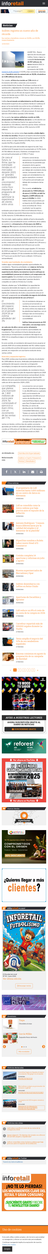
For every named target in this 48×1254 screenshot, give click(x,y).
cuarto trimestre (33, 458)
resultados (30, 461)
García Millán (25, 1034)
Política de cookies (9, 1245)
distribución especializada (29, 453)
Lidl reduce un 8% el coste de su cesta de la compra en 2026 (23, 1129)
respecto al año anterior (10, 72)
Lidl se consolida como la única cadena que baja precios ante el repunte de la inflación (25, 1143)
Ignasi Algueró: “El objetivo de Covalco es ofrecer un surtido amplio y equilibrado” (26, 1136)
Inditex (21, 458)
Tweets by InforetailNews (13, 1162)
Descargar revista (25, 986)
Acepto (7, 1249)
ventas (21, 461)
